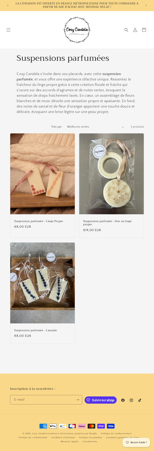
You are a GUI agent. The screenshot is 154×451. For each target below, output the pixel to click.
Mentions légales (70, 441)
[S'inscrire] (77, 399)
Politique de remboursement (116, 433)
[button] (8, 29)
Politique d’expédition (90, 437)
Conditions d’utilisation (63, 437)
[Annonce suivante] (146, 5)
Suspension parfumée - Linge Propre (38, 221)
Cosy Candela (39, 433)
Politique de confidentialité (33, 437)
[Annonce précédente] (7, 5)
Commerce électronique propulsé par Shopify (72, 433)
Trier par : (57, 126)
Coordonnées (90, 441)
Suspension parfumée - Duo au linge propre (107, 223)
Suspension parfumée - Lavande (35, 330)
